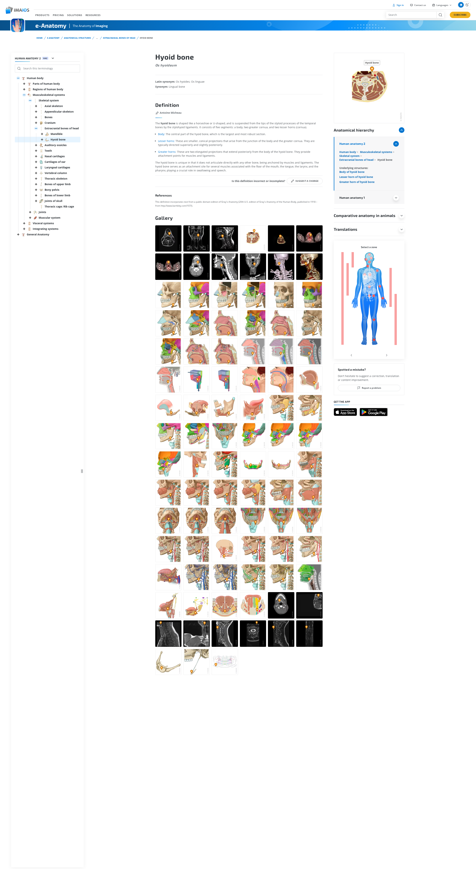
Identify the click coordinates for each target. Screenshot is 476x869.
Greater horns (167, 152)
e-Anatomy (53, 37)
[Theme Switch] (464, 4)
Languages (442, 5)
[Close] (24, 84)
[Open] (18, 78)
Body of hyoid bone (351, 172)
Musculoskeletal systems (376, 152)
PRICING (58, 15)
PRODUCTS (42, 15)
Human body (348, 152)
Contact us (420, 5)
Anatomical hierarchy (354, 130)
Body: (162, 134)
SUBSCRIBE (460, 14)
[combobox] (411, 15)
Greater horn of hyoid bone (356, 182)
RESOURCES (93, 15)
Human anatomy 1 (352, 197)
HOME (39, 37)
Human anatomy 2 (352, 143)
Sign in (400, 5)
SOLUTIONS (74, 15)
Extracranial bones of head (119, 37)
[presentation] (351, 354)
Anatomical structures (77, 37)
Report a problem (371, 387)
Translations (345, 229)
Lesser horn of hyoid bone (356, 177)
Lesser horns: (166, 141)
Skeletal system (349, 156)
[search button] (440, 15)
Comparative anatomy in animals (364, 215)
